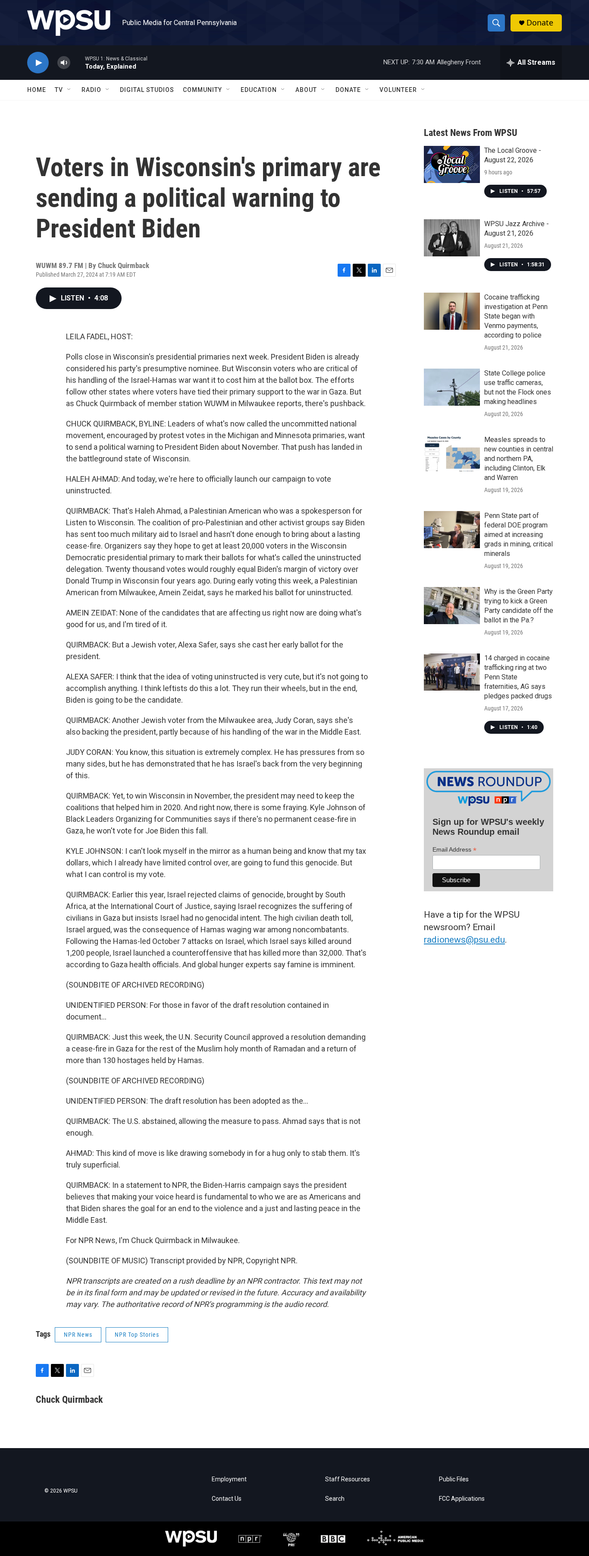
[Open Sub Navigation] (69, 89)
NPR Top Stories (137, 1334)
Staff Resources (347, 1479)
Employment (229, 1479)
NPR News (78, 1334)
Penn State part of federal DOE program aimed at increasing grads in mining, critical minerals (518, 534)
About (306, 89)
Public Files (454, 1479)
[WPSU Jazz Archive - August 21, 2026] (452, 237)
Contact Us (226, 1499)
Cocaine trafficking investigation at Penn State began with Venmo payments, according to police (516, 316)
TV (59, 89)
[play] (38, 63)
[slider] (77, 62)
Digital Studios (147, 89)
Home (36, 89)
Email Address (454, 850)
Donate (539, 22)
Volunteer (398, 89)
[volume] (63, 63)
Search (335, 1499)
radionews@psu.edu (464, 939)
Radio (91, 89)
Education (259, 89)
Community (202, 89)
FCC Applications (462, 1499)
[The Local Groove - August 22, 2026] (452, 164)
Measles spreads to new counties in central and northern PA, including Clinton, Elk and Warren (518, 459)
